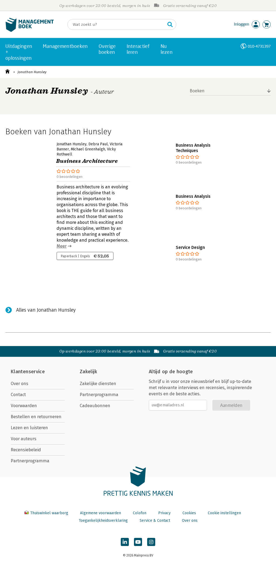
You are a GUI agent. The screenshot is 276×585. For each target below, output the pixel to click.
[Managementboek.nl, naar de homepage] (29, 30)
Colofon (139, 513)
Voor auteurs (23, 438)
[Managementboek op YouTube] (138, 542)
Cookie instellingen (224, 513)
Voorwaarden (24, 405)
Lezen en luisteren (29, 427)
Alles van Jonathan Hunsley (46, 310)
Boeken (197, 90)
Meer (62, 246)
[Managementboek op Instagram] (151, 542)
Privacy (164, 513)
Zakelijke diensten (98, 383)
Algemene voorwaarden (100, 513)
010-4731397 (259, 46)
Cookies (189, 513)
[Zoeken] (170, 24)
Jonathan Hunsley (32, 72)
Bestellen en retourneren (36, 416)
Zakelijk (88, 372)
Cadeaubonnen (95, 405)
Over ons (19, 383)
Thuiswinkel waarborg (49, 513)
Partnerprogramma (30, 460)
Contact (18, 394)
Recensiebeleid (26, 449)
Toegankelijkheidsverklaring (103, 520)
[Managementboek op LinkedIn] (125, 542)
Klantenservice (28, 372)
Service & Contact (155, 520)
